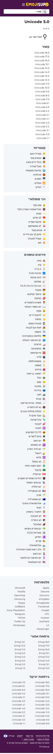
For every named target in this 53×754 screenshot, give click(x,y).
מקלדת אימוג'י (43, 739)
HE (39, 11)
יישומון (20, 736)
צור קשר (29, 736)
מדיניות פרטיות (42, 736)
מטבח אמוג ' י (28, 739)
